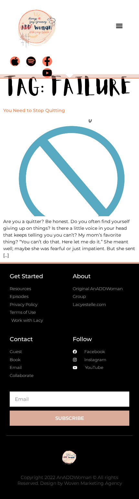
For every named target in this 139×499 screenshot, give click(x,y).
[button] (119, 25)
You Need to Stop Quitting (34, 110)
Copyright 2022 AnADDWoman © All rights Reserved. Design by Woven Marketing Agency (69, 480)
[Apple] (15, 61)
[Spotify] (31, 61)
